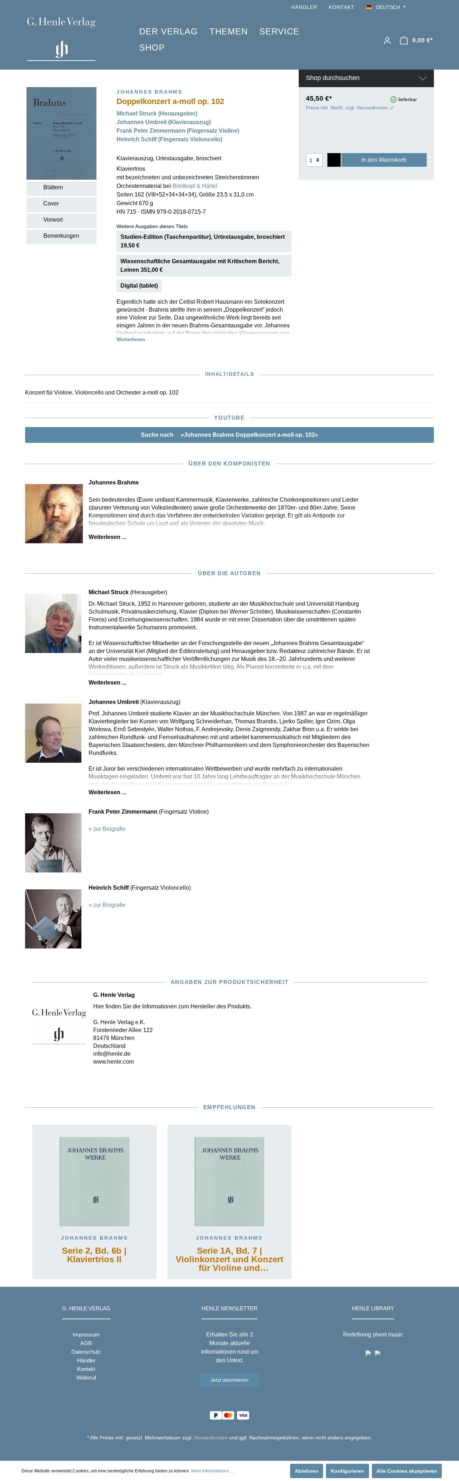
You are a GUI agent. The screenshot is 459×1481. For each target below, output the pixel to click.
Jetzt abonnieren (229, 1380)
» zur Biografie (107, 829)
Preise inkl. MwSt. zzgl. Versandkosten (347, 107)
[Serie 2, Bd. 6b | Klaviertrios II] (94, 1182)
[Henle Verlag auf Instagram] (429, 7)
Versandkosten (211, 1437)
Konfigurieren (347, 1471)
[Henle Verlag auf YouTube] (419, 7)
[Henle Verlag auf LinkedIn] (235, 1451)
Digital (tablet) (139, 286)
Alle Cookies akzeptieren (407, 1471)
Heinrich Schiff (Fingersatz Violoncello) (169, 139)
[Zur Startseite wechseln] (72, 39)
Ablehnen (306, 1471)
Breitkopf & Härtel (194, 186)
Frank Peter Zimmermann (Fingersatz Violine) (178, 131)
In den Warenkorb (383, 160)
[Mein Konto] (387, 40)
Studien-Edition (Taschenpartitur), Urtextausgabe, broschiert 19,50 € (202, 241)
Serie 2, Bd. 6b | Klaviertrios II (94, 1255)
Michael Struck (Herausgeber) (157, 113)
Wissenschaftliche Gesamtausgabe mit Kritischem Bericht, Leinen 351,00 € (199, 265)
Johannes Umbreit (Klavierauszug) (164, 122)
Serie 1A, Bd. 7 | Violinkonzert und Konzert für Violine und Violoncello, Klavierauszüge (229, 1259)
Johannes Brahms (94, 1238)
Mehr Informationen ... (212, 1470)
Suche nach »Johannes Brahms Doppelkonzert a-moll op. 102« (229, 435)
